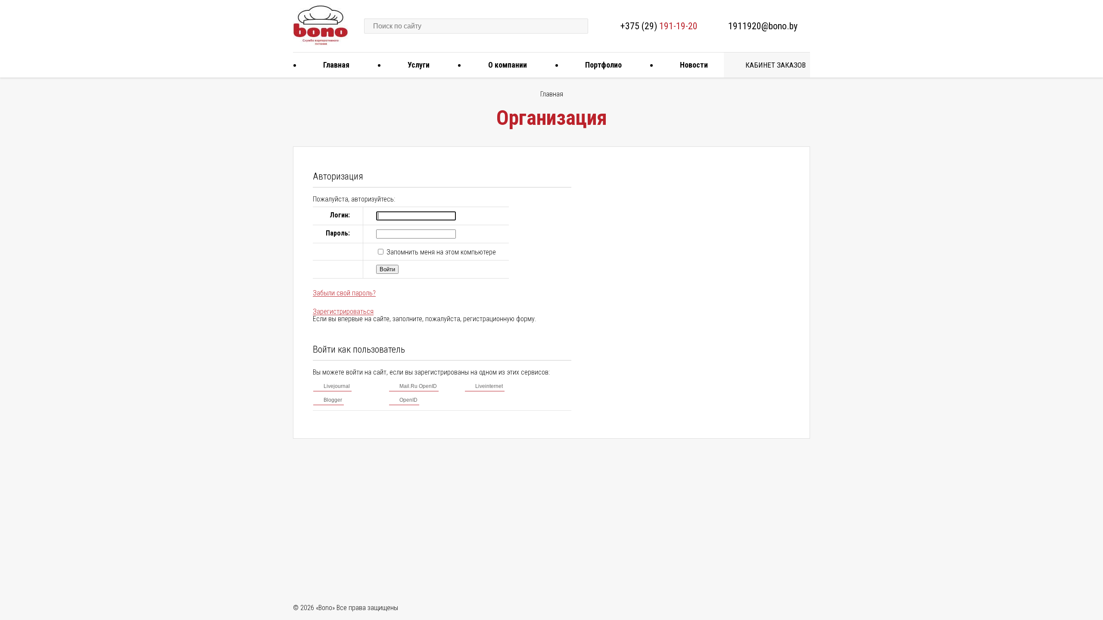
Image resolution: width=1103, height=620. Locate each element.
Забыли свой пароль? (344, 293)
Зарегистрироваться (343, 311)
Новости (694, 64)
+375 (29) (659, 26)
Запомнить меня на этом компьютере (440, 252)
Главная (336, 64)
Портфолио (603, 64)
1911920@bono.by (763, 26)
